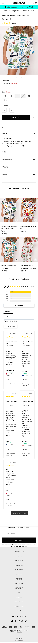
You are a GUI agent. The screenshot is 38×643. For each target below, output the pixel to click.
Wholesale (19, 583)
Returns (19, 579)
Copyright (19, 588)
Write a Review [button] (20, 305)
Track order (19, 552)
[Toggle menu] (2, 2)
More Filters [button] (11, 326)
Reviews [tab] (7, 311)
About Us (19, 574)
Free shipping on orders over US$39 (20, 7)
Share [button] (9, 380)
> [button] (19, 513)
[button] (16, 77)
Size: (7, 92)
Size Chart (19, 570)
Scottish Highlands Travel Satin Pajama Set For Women (9, 228)
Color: (9, 83)
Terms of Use (19, 602)
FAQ (19, 592)
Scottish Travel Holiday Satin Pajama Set (10, 362)
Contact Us (19, 565)
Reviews (19, 597)
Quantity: (5, 106)
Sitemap (19, 611)
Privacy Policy (19, 606)
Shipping (19, 556)
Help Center (19, 561)
